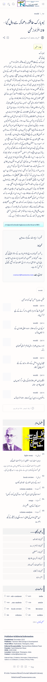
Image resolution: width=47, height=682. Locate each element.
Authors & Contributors (11, 659)
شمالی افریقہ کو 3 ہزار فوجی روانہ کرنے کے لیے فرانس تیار (29, 312)
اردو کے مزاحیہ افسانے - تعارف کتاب (27, 482)
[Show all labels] (38, 621)
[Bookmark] (4, 4)
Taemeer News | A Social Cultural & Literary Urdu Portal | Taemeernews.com (26, 675)
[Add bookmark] (8, 37)
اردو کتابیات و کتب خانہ (35, 564)
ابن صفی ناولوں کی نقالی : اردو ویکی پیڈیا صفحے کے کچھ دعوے (23, 518)
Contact (22, 659)
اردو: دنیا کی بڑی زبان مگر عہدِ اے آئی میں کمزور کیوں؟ (23, 493)
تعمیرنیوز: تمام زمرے (36, 545)
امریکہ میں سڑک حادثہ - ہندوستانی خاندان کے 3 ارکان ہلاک (29, 330)
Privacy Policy (29, 659)
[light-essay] (28, 455)
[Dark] (8, 4)
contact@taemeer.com (23, 274)
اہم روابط (39, 577)
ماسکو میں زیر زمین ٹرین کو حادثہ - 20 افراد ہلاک (29, 397)
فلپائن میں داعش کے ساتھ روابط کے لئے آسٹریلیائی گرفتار (30, 365)
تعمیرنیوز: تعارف (37, 538)
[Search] (13, 4)
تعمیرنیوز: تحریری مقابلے (35, 558)
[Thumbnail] (7, 307)
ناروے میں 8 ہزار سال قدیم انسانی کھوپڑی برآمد (30, 347)
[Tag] (35, 305)
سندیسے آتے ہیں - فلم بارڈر (31, 505)
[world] (40, 290)
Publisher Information (20, 657)
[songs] (31, 500)
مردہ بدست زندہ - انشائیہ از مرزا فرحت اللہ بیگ (25, 460)
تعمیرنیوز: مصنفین (37, 551)
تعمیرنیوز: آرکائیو (37, 570)
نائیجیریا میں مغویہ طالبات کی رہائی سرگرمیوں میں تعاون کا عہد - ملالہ (29, 382)
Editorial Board (32, 657)
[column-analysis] (26, 488)
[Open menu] (43, 4)
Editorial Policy (9, 657)
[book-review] (28, 476)
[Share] (4, 37)
